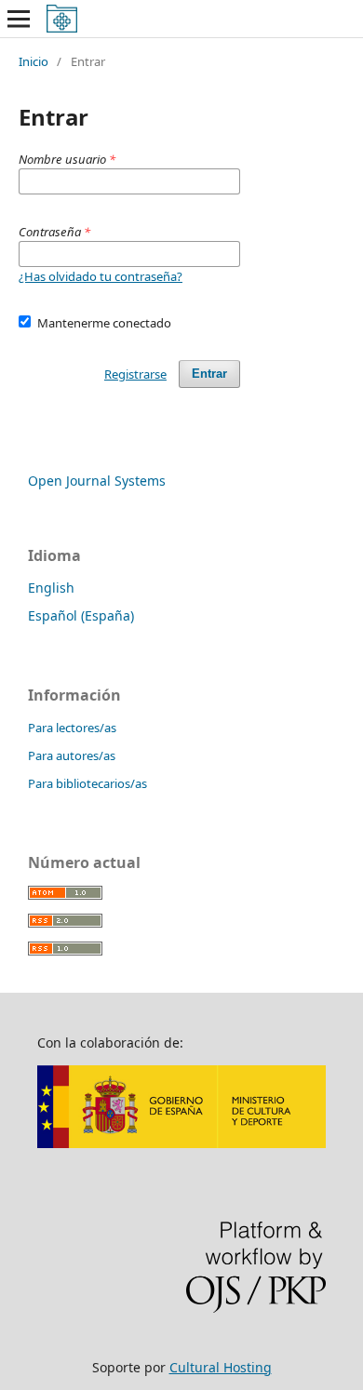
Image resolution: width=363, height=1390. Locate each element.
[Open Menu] (18, 18)
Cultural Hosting (220, 1367)
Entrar (209, 374)
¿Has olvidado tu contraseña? (100, 276)
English (51, 587)
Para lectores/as (72, 727)
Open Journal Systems (97, 480)
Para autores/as (71, 755)
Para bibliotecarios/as (87, 783)
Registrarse (135, 374)
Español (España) (81, 615)
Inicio (33, 61)
